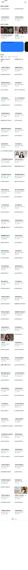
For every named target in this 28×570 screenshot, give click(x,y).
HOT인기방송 (14, 56)
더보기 (12, 519)
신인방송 (9, 56)
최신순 (5, 56)
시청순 (2, 56)
